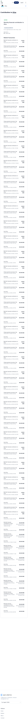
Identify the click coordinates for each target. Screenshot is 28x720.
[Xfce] (2, 6)
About (2, 715)
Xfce (6, 6)
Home (2, 711)
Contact (2, 718)
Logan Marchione (9, 29)
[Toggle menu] (25, 2)
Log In (22, 2)
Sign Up (16, 2)
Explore (2, 713)
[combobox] (11, 702)
